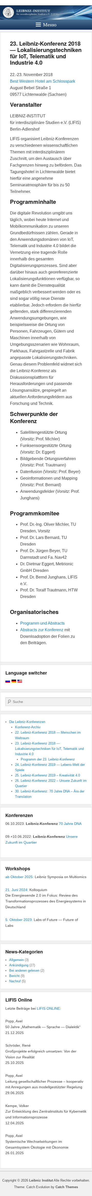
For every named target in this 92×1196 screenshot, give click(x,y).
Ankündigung (18, 965)
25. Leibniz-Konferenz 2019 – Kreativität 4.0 (47, 775)
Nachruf (15, 981)
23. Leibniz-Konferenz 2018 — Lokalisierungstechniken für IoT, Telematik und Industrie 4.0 (46, 52)
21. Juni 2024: (16, 890)
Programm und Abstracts (42, 623)
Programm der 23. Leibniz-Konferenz (48, 759)
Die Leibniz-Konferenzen (27, 722)
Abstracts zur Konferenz (41, 630)
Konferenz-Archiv (28, 727)
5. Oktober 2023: (19, 920)
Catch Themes (66, 1187)
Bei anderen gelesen (24, 970)
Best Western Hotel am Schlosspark (42, 81)
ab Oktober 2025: (19, 877)
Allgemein (16, 960)
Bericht (14, 976)
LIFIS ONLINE (48, 1008)
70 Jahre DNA (70, 824)
